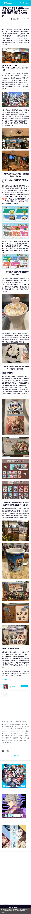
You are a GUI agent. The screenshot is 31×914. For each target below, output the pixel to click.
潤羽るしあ (23, 738)
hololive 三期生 (9, 733)
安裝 (24, 686)
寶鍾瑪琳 (16, 738)
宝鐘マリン (9, 738)
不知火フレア (23, 733)
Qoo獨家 (6, 722)
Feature (12, 724)
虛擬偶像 (8, 742)
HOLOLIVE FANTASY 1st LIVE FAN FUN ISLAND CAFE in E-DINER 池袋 (15, 731)
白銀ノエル (11, 740)
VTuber (12, 722)
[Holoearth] (15, 695)
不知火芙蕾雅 (6, 735)
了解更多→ (8, 912)
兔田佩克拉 (22, 735)
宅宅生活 (24, 722)
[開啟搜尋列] (20, 3)
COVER (6, 724)
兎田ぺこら (14, 735)
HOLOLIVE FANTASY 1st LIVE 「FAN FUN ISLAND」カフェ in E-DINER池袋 (15, 726)
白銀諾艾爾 (19, 740)
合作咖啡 (18, 722)
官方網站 (5, 680)
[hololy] (15, 686)
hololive (17, 724)
